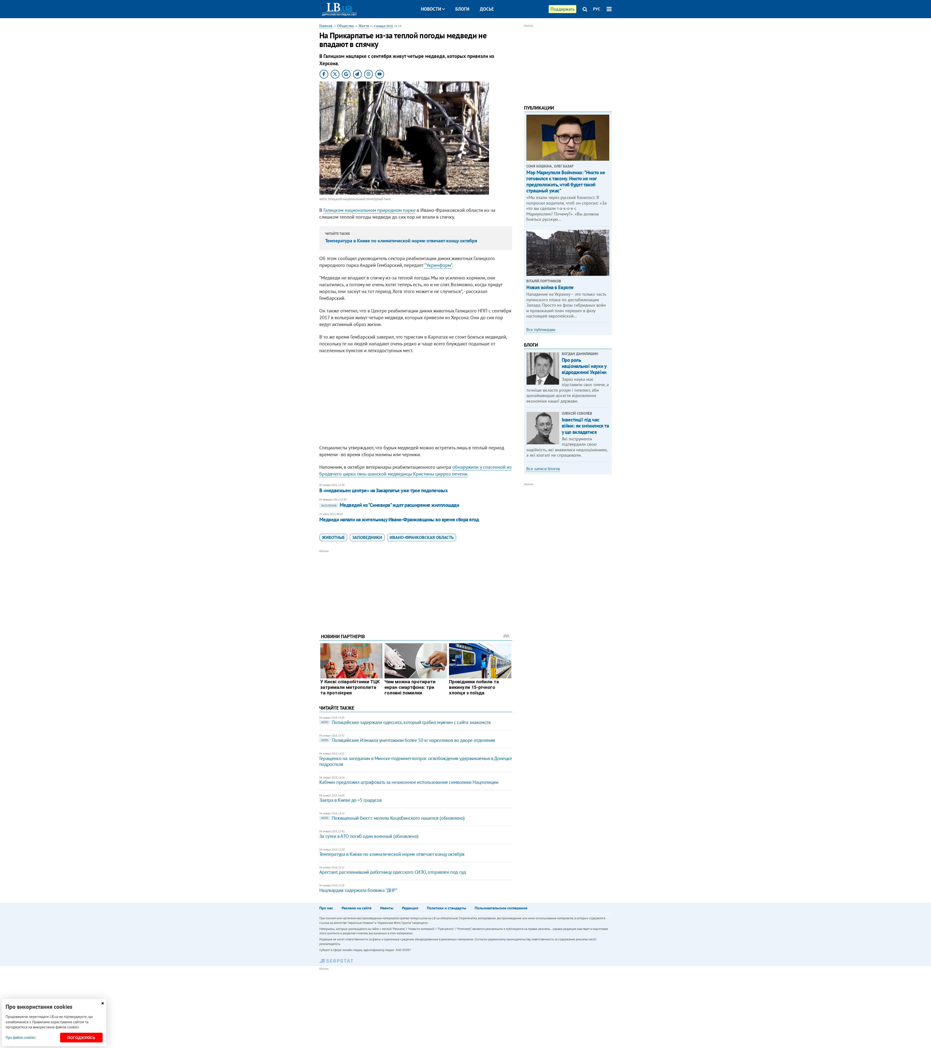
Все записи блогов (543, 468)
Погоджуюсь (81, 1038)
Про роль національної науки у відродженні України (584, 366)
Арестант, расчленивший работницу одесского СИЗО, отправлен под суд (392, 872)
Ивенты (386, 907)
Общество (345, 25)
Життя (364, 25)
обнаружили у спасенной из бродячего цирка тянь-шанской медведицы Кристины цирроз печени (415, 470)
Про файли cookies (20, 1037)
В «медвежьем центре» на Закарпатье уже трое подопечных (383, 490)
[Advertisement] (415, 588)
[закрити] (102, 1003)
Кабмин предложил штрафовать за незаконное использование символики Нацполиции (408, 782)
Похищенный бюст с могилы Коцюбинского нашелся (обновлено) (393, 818)
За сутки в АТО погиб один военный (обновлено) (368, 836)
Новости (431, 9)
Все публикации (540, 329)
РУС (596, 9)
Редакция (410, 907)
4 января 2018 (383, 26)
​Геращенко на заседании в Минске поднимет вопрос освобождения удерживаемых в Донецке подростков (415, 761)
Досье (487, 9)
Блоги (462, 9)
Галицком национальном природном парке (369, 210)
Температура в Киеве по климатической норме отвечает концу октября (401, 241)
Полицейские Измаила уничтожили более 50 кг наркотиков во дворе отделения (408, 740)
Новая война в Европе (550, 287)
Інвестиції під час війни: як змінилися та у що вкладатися (585, 425)
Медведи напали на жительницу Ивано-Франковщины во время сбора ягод (399, 519)
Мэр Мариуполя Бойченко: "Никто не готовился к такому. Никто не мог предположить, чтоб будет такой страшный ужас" (565, 181)
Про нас (326, 907)
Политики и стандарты (446, 907)
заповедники (367, 537)
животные (333, 537)
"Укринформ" (438, 265)
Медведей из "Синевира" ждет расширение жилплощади (390, 505)
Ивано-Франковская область (422, 537)
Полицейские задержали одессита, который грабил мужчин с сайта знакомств (406, 722)
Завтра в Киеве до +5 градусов (350, 800)
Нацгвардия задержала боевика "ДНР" (358, 890)
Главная (325, 25)
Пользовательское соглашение (501, 907)
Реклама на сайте (356, 907)
